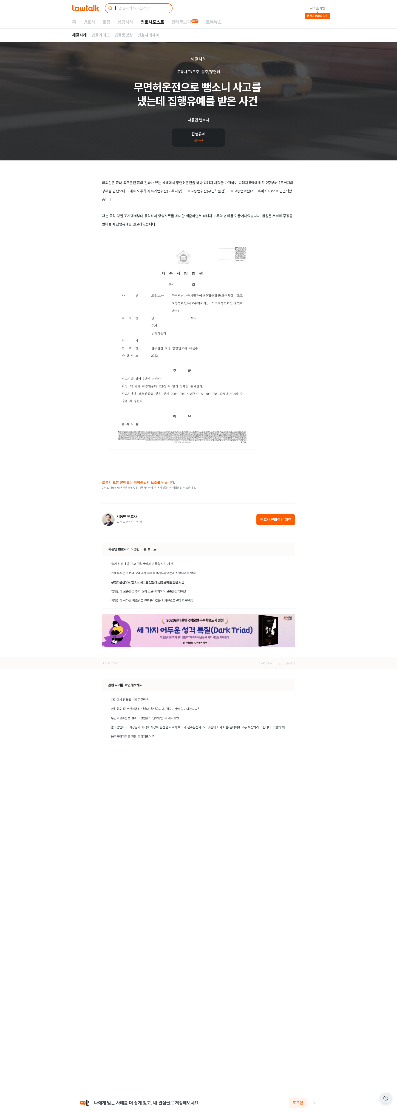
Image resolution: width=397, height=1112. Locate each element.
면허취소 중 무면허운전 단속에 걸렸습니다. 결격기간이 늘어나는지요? (155, 709)
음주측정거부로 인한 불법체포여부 (132, 736)
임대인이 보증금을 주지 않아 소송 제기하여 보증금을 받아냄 (149, 591)
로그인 (298, 1103)
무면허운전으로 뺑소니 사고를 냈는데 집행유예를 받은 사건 (147, 582)
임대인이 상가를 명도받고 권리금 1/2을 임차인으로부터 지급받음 (152, 600)
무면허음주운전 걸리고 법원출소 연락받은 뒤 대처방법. (145, 718)
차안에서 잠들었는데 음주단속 (130, 699)
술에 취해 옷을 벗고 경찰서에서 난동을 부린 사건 (142, 564)
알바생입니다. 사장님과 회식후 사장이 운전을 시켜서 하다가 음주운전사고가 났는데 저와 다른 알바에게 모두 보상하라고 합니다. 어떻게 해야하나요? (204, 727)
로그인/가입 (317, 8)
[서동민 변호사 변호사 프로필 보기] (108, 519)
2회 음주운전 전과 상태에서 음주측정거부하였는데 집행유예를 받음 (153, 573)
